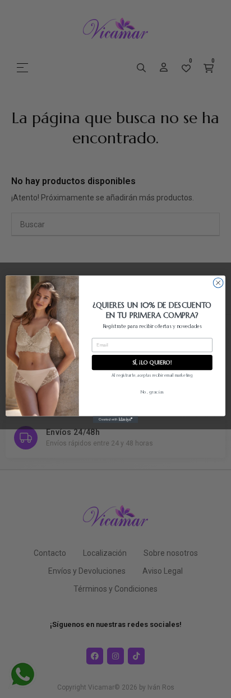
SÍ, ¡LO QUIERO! (152, 362)
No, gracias (152, 391)
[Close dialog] (218, 283)
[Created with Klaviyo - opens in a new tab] (115, 419)
